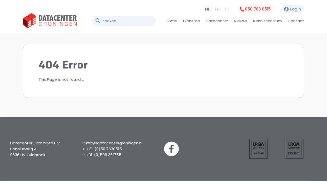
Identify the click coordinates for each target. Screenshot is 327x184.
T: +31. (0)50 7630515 (102, 149)
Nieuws (240, 21)
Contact (296, 21)
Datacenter (217, 21)
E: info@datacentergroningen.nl (112, 143)
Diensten (191, 21)
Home (171, 21)
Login (295, 9)
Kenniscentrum (267, 21)
